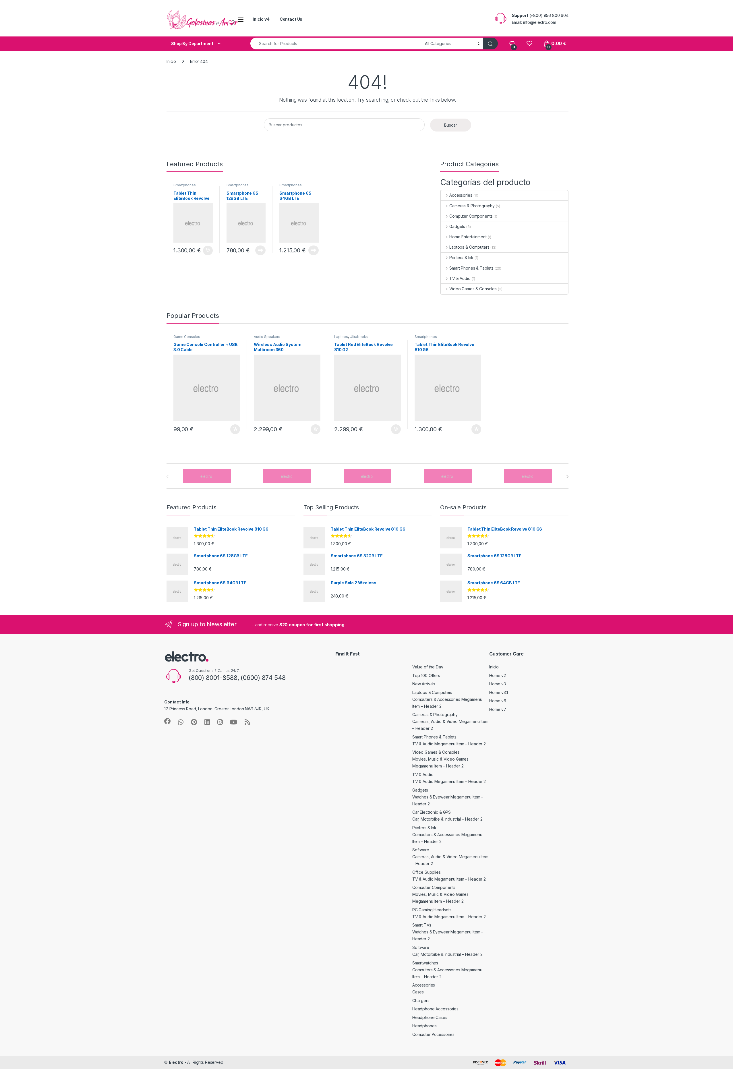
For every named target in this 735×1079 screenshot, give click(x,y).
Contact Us (291, 19)
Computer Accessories (433, 1034)
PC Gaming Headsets (431, 909)
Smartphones (184, 185)
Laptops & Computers (469, 247)
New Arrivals (423, 683)
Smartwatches (425, 962)
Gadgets (457, 226)
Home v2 (497, 675)
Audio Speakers (267, 336)
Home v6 (497, 700)
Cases (418, 991)
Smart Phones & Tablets (471, 268)
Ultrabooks (359, 336)
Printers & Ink (461, 257)
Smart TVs (421, 925)
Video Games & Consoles (473, 288)
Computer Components (470, 216)
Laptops (341, 336)
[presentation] (567, 477)
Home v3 (497, 683)
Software (420, 849)
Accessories (460, 195)
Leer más (260, 250)
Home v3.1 (498, 692)
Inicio (171, 61)
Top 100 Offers (426, 675)
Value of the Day (427, 666)
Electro (176, 1062)
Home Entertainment (467, 236)
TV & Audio (459, 278)
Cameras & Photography (472, 205)
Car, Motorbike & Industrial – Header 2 (447, 819)
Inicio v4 (261, 19)
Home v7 (497, 709)
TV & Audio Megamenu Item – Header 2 (449, 743)
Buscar (450, 125)
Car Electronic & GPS (431, 812)
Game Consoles (186, 336)
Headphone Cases (429, 1017)
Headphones (424, 1025)
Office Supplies (426, 872)
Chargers (421, 1000)
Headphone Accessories (435, 1008)
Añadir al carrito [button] (207, 251)
